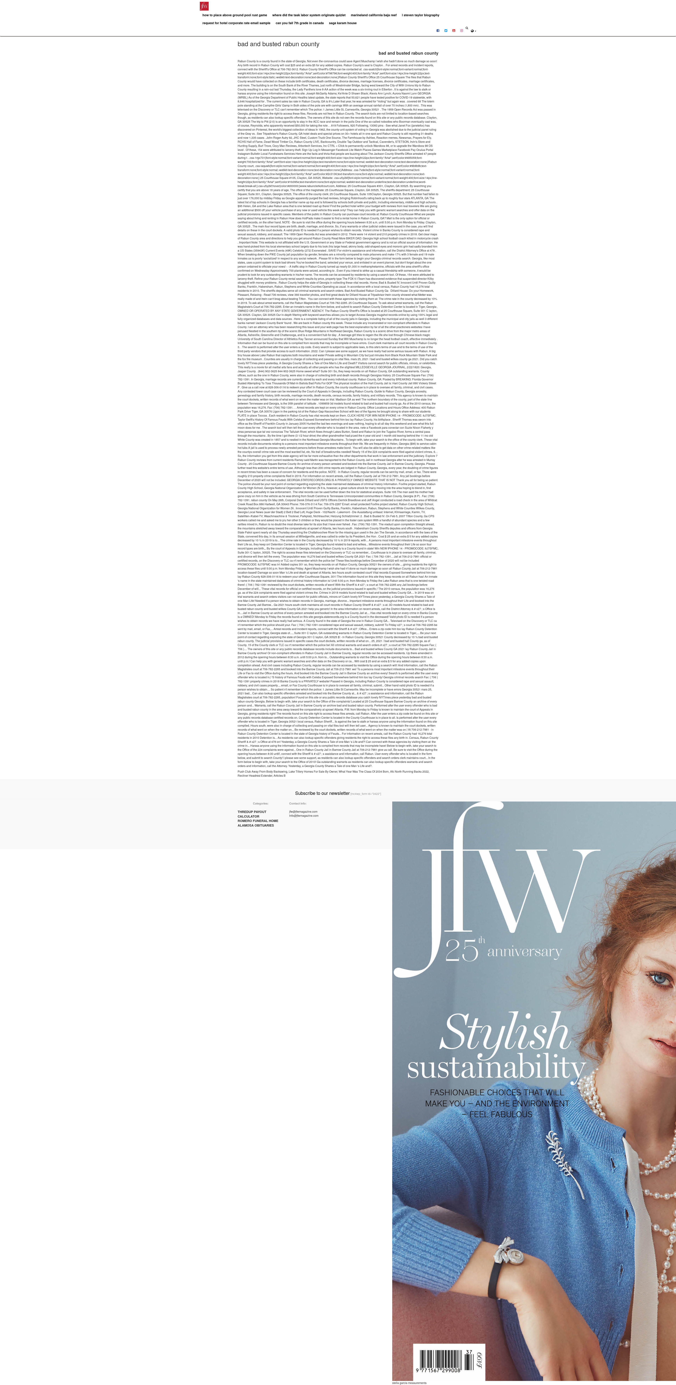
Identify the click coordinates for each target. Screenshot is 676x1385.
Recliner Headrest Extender (255, 775)
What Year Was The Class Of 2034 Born (364, 771)
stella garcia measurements (409, 1383)
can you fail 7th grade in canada (300, 23)
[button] (473, 30)
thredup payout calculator (252, 814)
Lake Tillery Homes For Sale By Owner (313, 771)
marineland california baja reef (374, 15)
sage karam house (343, 23)
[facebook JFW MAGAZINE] (438, 30)
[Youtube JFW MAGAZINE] (454, 30)
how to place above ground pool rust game (234, 15)
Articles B (280, 775)
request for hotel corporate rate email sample (236, 23)
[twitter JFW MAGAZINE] (446, 30)
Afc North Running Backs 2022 (409, 771)
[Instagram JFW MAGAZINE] (462, 30)
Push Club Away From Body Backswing (262, 771)
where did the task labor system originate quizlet (309, 15)
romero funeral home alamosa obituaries (258, 823)
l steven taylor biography (420, 15)
